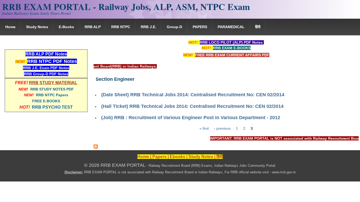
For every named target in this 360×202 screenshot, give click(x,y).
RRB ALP (93, 27)
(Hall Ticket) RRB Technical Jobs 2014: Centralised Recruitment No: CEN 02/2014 (192, 106)
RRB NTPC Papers (52, 95)
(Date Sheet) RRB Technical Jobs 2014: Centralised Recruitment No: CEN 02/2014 (192, 94)
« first (204, 128)
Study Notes (37, 27)
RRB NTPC (120, 27)
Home (10, 27)
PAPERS (200, 27)
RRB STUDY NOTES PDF (52, 89)
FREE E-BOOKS (46, 101)
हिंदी (257, 27)
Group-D (174, 27)
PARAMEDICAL (231, 27)
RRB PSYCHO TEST (52, 107)
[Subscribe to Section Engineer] (96, 147)
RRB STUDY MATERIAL (53, 82)
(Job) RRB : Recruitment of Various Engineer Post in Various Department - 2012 (190, 117)
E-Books (66, 27)
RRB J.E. (148, 27)
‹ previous (222, 128)
